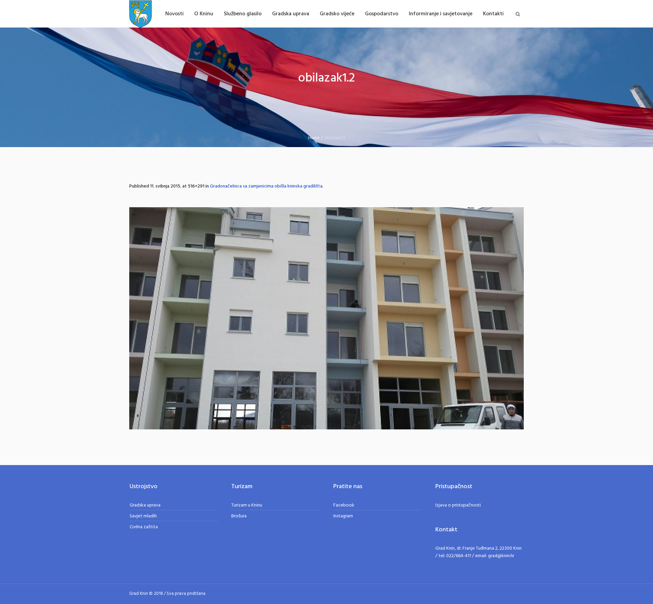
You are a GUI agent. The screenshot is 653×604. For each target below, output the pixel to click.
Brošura (239, 516)
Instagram (343, 516)
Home (314, 138)
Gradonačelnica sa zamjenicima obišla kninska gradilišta (266, 186)
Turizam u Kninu (246, 505)
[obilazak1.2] (326, 318)
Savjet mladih (143, 516)
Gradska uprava (145, 505)
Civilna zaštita (144, 527)
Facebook (343, 505)
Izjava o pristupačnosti (458, 505)
